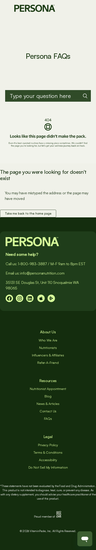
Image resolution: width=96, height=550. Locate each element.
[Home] (35, 7)
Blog (48, 396)
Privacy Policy (48, 445)
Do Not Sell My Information (48, 467)
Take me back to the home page (28, 213)
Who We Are (48, 340)
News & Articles (48, 404)
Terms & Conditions (48, 452)
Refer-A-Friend (48, 363)
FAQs (48, 419)
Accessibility (48, 460)
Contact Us (48, 411)
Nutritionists (48, 348)
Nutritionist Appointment (48, 389)
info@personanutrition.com (42, 273)
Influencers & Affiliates (48, 355)
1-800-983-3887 (32, 263)
